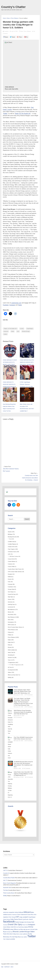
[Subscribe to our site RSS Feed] (18, 505)
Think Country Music (8, 893)
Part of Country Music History (15, 627)
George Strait (11, 589)
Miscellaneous (11, 609)
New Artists (10, 614)
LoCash (32, 929)
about (12, 966)
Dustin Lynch (22, 919)
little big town (27, 929)
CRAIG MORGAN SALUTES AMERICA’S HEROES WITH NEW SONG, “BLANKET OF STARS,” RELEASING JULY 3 (27, 364)
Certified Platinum (12, 544)
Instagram (12, 305)
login (2, 966)
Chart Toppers (11, 549)
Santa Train (10, 652)
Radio (9, 639)
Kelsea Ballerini (24, 927)
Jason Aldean (7, 927)
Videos (9, 672)
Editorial (10, 576)
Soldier (5, 113)
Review (9, 647)
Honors (9, 599)
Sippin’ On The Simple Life (22, 113)
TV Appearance (11, 662)
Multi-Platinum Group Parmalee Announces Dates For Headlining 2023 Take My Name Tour (23, 712)
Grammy (5, 924)
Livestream (10, 607)
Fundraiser (10, 586)
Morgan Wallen (30, 931)
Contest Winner (11, 561)
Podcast (10, 632)
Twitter (20, 305)
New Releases (11, 617)
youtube (12, 939)
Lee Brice (20, 929)
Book (10, 538)
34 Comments (27, 768)
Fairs (9, 581)
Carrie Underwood (22, 914)
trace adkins (24, 936)
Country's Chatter (13, 7)
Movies (9, 612)
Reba (9, 644)
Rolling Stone (16, 934)
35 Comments (29, 706)
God (18, 331)
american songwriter (8, 912)
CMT (9, 554)
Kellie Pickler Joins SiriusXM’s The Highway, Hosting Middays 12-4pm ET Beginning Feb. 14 (23, 773)
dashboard (7, 966)
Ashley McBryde (19, 912)
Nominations (11, 622)
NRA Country (11, 624)
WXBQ (9, 677)
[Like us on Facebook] (9, 505)
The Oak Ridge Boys (15, 937)
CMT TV (5, 870)
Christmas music (12, 551)
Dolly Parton (14, 919)
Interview (10, 602)
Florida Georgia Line (21, 922)
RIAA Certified (11, 650)
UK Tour (10, 667)
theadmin (6, 31)
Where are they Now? (13, 674)
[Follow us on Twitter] (14, 505)
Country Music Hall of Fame (14, 569)
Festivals (10, 584)
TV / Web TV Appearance (15, 664)
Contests (10, 564)
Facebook (6, 305)
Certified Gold (11, 541)
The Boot (5, 890)
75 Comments (29, 694)
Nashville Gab (7, 887)
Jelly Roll (13, 927)
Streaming (10, 655)
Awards (10, 531)
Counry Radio (11, 566)
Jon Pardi (18, 927)
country (21, 328)
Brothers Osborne (12, 914)
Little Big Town (11, 604)
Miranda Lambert (19, 931)
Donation (10, 574)
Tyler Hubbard (6, 939)
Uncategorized (11, 669)
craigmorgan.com (16, 303)
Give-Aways (11, 591)
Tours (9, 660)
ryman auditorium (23, 934)
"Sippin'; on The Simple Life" (10, 328)
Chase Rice (30, 914)
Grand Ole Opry (12, 594)
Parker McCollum (8, 934)
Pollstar (9, 634)
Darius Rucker (6, 919)
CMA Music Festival (13, 556)
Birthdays (10, 534)
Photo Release (11, 629)
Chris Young (11, 917)
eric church (29, 919)
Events (9, 579)
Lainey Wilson (14, 929)
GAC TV (5, 880)
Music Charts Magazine (9, 883)
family (12, 331)
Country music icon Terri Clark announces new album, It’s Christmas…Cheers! (30, 478)
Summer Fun (11, 657)
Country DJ (6, 873)
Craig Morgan (30, 328)
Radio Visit (10, 642)
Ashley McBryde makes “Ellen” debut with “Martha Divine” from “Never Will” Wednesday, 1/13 (22, 691)
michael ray (9, 931)
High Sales (10, 596)
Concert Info (11, 559)
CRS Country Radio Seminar (15, 571)
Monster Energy (25, 331)
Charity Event (11, 546)
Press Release (27, 31)
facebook (6, 331)
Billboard (27, 912)
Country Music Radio (9, 877)
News (21, 31)
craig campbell (23, 917)
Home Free (25, 924)
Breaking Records (12, 536)
